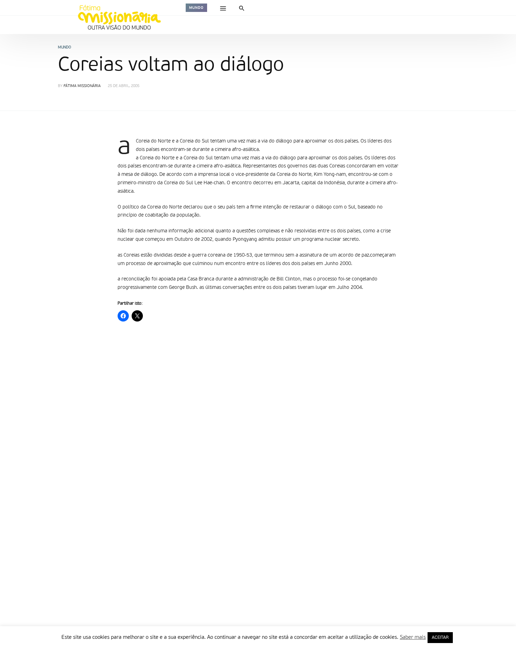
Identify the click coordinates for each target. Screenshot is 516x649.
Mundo (196, 7)
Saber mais (413, 637)
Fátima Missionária (82, 86)
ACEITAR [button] (440, 637)
